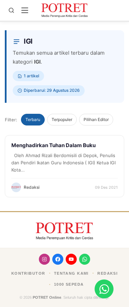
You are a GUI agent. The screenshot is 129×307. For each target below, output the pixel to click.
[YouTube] (71, 259)
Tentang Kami (71, 273)
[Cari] (11, 10)
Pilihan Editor (96, 119)
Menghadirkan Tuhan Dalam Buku (53, 145)
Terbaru (32, 119)
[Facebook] (57, 259)
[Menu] (25, 10)
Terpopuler (62, 119)
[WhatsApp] (84, 259)
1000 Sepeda (69, 284)
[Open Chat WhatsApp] (104, 288)
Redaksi (107, 273)
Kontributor (28, 273)
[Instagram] (44, 259)
